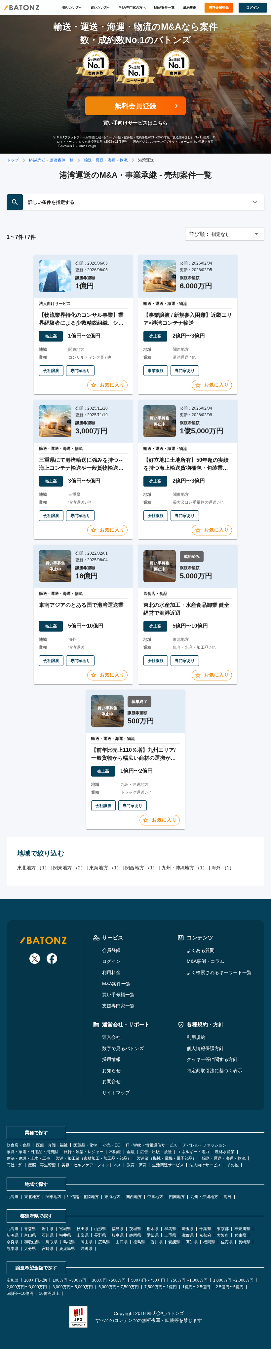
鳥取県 (52, 1242)
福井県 (65, 1235)
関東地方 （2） (69, 867)
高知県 (192, 1242)
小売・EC (111, 1145)
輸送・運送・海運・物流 (106, 160)
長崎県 (244, 1242)
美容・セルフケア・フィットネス (91, 1165)
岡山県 (87, 1242)
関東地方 (53, 1197)
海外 (228, 1197)
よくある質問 (200, 950)
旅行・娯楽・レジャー (83, 1152)
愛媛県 (174, 1242)
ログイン (111, 961)
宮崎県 (48, 1249)
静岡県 (135, 1235)
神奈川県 (242, 1229)
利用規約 (196, 1037)
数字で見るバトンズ (123, 1048)
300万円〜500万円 (109, 1280)
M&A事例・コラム (205, 961)
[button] (224, 234)
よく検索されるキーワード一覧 (219, 972)
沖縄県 (87, 1249)
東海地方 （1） (105, 867)
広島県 (104, 1242)
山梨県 (83, 1235)
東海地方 (112, 1197)
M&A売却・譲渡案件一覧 (51, 160)
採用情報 (111, 1059)
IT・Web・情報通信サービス (151, 1145)
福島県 (118, 1229)
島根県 (69, 1242)
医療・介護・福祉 (52, 1145)
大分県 (30, 1249)
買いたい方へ (100, 7)
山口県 (122, 1242)
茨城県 (135, 1229)
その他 (233, 1165)
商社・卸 (14, 1165)
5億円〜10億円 (20, 1293)
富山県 (30, 1235)
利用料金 (111, 972)
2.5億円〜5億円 (230, 1287)
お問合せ (111, 1081)
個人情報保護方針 (205, 1048)
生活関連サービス (168, 1165)
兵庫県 (240, 1235)
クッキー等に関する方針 (212, 1059)
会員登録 (111, 950)
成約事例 (189, 7)
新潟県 (13, 1235)
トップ (13, 160)
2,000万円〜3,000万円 (27, 1287)
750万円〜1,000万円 (189, 1280)
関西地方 (134, 1197)
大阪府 (223, 1235)
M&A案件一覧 (164, 7)
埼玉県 (188, 1229)
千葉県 (205, 1229)
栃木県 (153, 1229)
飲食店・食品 (18, 1145)
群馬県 (170, 1229)
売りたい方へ (72, 7)
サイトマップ (116, 1092)
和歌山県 (32, 1242)
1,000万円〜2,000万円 (233, 1280)
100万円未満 (35, 1280)
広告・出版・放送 (156, 1152)
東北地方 (32, 1197)
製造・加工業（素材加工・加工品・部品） (93, 1158)
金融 (131, 1152)
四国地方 (177, 1197)
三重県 (170, 1235)
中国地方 (155, 1197)
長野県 (100, 1235)
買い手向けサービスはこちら (135, 123)
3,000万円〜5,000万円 (73, 1287)
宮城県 (65, 1229)
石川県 (48, 1235)
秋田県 (83, 1229)
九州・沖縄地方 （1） (185, 867)
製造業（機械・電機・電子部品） (166, 1158)
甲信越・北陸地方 (83, 1197)
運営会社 (111, 1037)
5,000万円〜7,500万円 (118, 1287)
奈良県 (13, 1242)
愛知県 (153, 1235)
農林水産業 (225, 1152)
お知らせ (111, 1070)
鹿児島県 (67, 1249)
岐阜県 (118, 1235)
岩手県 (48, 1229)
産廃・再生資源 (42, 1165)
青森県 (30, 1229)
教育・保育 (136, 1165)
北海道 (13, 1197)
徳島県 (139, 1242)
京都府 (205, 1235)
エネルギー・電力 (193, 1152)
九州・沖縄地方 (204, 1197)
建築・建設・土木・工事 (28, 1158)
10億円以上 (49, 1293)
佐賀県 (227, 1242)
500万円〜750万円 (148, 1280)
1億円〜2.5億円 (196, 1287)
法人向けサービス (205, 1165)
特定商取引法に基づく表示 (214, 1070)
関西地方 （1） (141, 867)
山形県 (100, 1229)
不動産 (115, 1152)
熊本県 (13, 1249)
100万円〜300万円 (69, 1280)
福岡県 (209, 1242)
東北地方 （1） (33, 867)
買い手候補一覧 (118, 994)
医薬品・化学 (85, 1145)
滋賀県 (188, 1235)
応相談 (13, 1280)
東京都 (223, 1229)
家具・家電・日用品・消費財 (32, 1152)
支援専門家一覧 (118, 1005)
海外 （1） (223, 867)
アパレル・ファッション (204, 1145)
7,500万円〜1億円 (160, 1287)
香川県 (157, 1242)
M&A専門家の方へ (132, 7)
